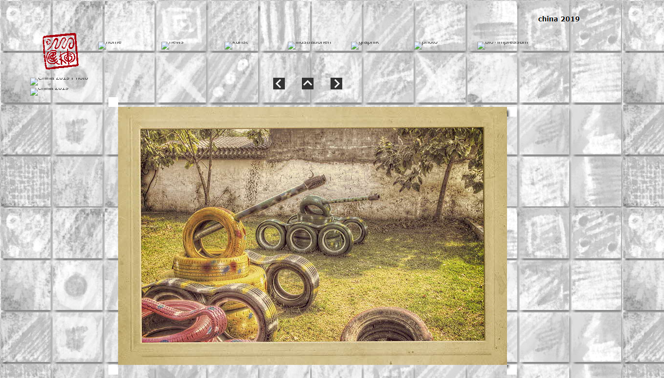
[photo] (425, 46)
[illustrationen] (309, 46)
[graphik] (365, 46)
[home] (110, 46)
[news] (172, 46)
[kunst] (236, 46)
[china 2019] (49, 92)
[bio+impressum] (502, 46)
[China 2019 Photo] (59, 82)
